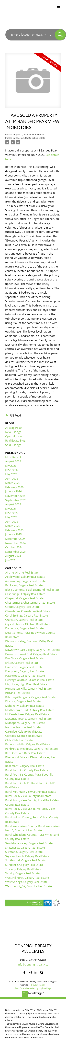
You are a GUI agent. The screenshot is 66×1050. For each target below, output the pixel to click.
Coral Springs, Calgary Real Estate (26, 615)
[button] (24, 972)
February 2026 (14, 487)
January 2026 (13, 491)
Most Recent (13, 457)
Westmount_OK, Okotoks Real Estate (28, 886)
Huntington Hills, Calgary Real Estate (28, 688)
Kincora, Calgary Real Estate (23, 701)
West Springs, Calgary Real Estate (26, 882)
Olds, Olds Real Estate (19, 740)
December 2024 (15, 539)
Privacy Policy (38, 984)
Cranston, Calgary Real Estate (24, 620)
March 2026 (12, 483)
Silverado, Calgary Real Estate (24, 852)
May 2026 (11, 474)
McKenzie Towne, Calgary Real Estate (28, 718)
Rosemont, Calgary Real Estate (24, 766)
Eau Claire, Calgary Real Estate (24, 658)
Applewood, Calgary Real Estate (25, 577)
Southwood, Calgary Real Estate (25, 860)
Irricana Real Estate (17, 693)
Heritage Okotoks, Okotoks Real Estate (29, 680)
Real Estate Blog (15, 440)
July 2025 (10, 509)
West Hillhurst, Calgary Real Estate (27, 878)
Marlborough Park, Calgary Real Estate (29, 710)
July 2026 (10, 466)
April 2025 (11, 521)
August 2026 (13, 461)
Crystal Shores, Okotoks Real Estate (27, 624)
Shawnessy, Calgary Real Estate (25, 847)
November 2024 (15, 543)
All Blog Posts (13, 428)
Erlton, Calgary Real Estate (22, 663)
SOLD (58, 26)
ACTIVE (45, 26)
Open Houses (14, 436)
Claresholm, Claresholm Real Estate (27, 611)
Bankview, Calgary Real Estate (24, 585)
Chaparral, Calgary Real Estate (24, 598)
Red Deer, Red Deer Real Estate (25, 753)
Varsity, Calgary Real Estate (22, 873)
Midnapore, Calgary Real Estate (25, 723)
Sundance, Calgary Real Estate (24, 865)
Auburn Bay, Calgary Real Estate (25, 581)
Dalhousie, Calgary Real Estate (24, 628)
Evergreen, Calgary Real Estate (24, 671)
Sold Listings (13, 445)
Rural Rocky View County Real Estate (28, 796)
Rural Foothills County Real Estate (26, 770)
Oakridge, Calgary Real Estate (23, 731)
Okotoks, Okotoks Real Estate (30, 137)
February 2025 (14, 530)
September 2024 (15, 552)
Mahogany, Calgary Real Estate (24, 706)
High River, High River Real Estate (26, 684)
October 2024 (14, 547)
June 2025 (11, 513)
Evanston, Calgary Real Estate (24, 667)
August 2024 (13, 556)
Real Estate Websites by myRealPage (33, 988)
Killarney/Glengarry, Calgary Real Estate (30, 697)
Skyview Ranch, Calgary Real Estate (27, 856)
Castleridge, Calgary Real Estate (25, 594)
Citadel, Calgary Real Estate (22, 607)
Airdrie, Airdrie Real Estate (22, 572)
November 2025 (15, 496)
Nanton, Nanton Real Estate (23, 727)
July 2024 (10, 560)
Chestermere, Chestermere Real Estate (30, 602)
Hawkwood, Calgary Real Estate (25, 675)
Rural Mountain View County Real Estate (30, 792)
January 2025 (13, 534)
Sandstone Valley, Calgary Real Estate (29, 843)
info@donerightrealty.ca (33, 964)
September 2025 (15, 500)
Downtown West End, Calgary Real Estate (31, 654)
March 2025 (12, 526)
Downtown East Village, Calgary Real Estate (32, 650)
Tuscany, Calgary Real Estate (23, 869)
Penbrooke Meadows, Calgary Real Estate (31, 749)
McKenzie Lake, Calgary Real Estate (27, 714)
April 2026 (11, 478)
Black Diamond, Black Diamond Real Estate (32, 590)
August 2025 (13, 504)
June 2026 (11, 470)
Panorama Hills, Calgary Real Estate (27, 744)
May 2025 (11, 517)
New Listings (13, 432)
